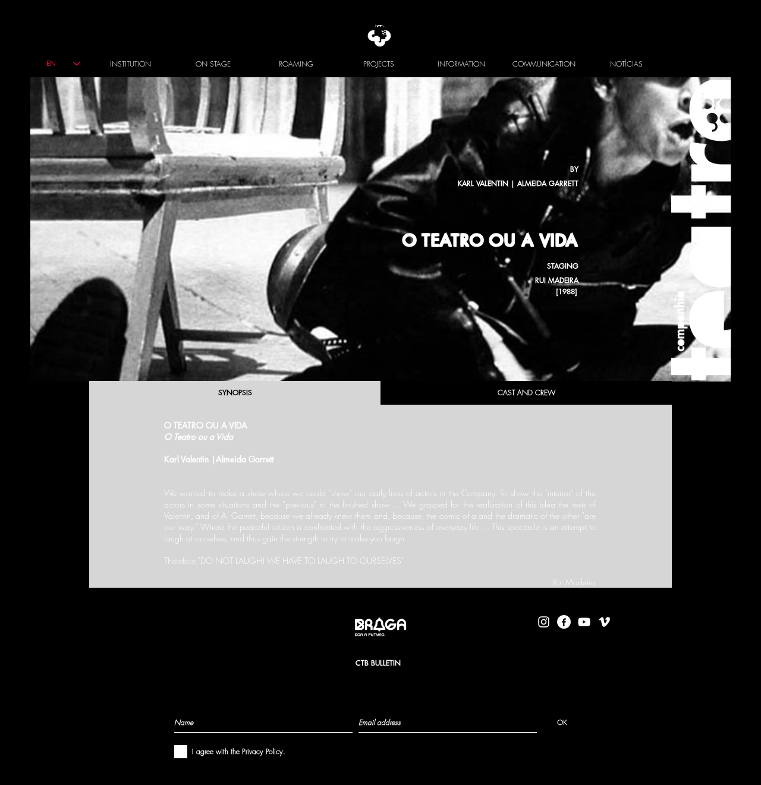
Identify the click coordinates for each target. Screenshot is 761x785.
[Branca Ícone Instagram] (543, 621)
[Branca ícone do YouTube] (584, 621)
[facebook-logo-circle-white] (563, 621)
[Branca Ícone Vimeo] (604, 621)
